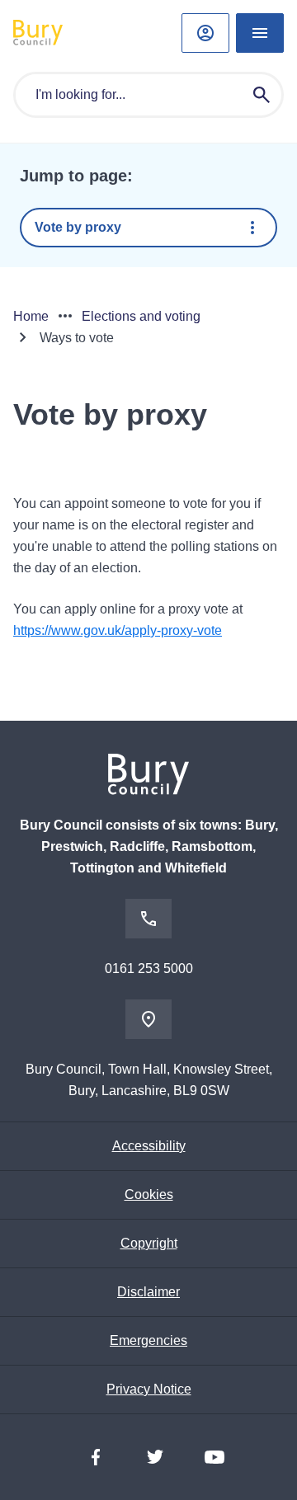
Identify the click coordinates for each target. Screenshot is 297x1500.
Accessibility (149, 1146)
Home (31, 316)
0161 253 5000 (149, 969)
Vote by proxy (78, 227)
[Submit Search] (261, 94)
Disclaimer (148, 1292)
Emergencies (148, 1340)
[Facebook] (95, 1457)
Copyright (148, 1243)
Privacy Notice (148, 1389)
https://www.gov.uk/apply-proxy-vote (117, 630)
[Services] (260, 33)
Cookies (149, 1194)
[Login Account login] (205, 33)
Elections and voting (141, 316)
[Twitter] (155, 1457)
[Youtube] (214, 1457)
